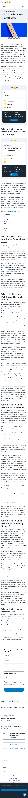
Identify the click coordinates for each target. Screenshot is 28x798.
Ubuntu (21, 207)
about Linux (19, 52)
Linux (2, 357)
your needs (12, 637)
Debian (12, 207)
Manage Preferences (14, 796)
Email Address (13, 737)
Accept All (14, 789)
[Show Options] (23, 669)
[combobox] (13, 669)
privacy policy (19, 748)
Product (5, 756)
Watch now (14, 120)
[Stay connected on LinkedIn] (18, 38)
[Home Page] (3, 2)
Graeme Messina (6, 728)
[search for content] (21, 2)
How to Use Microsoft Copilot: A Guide (11, 726)
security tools (14, 211)
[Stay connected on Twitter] (12, 38)
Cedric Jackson (6, 711)
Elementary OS (16, 306)
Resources (5, 764)
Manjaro (21, 557)
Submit (14, 690)
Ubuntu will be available (10, 435)
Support (5, 771)
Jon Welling (5, 21)
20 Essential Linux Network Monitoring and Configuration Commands (12, 717)
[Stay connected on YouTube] (15, 38)
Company (5, 767)
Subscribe (14, 744)
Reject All (14, 793)
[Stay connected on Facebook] (9, 38)
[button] (14, 6)
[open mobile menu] (25, 2)
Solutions (5, 760)
